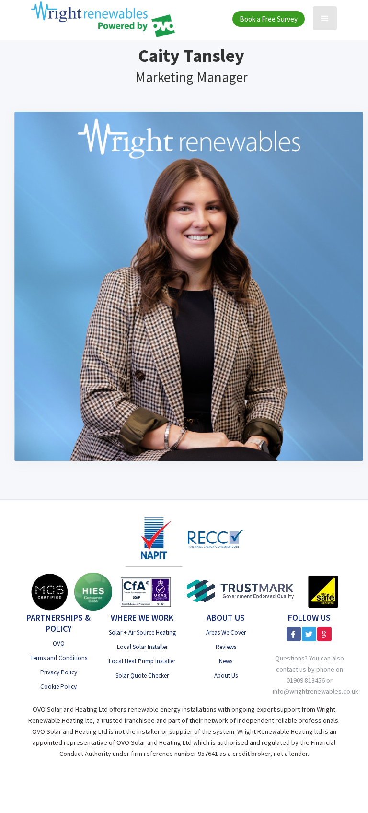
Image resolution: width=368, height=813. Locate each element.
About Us (226, 676)
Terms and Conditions (58, 658)
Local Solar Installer (142, 647)
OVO (59, 643)
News (225, 661)
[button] (325, 18)
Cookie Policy (58, 687)
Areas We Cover (226, 632)
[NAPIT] (154, 538)
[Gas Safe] (323, 592)
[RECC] (215, 538)
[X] (309, 634)
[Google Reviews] (324, 634)
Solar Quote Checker (142, 676)
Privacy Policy (58, 672)
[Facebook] (294, 634)
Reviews (226, 647)
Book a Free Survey (269, 19)
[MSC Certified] (49, 592)
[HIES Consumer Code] (93, 592)
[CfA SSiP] (146, 592)
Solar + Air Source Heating (142, 632)
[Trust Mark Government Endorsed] (241, 591)
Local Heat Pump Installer (142, 661)
